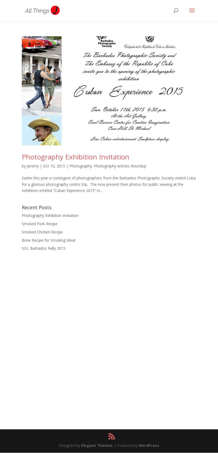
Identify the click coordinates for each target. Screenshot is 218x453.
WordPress (149, 445)
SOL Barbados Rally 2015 (43, 248)
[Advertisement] (109, 297)
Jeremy (33, 165)
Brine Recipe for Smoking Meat (49, 240)
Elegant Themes (97, 445)
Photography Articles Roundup (120, 165)
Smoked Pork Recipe (39, 223)
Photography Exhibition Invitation (75, 157)
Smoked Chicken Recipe (42, 231)
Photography (80, 165)
